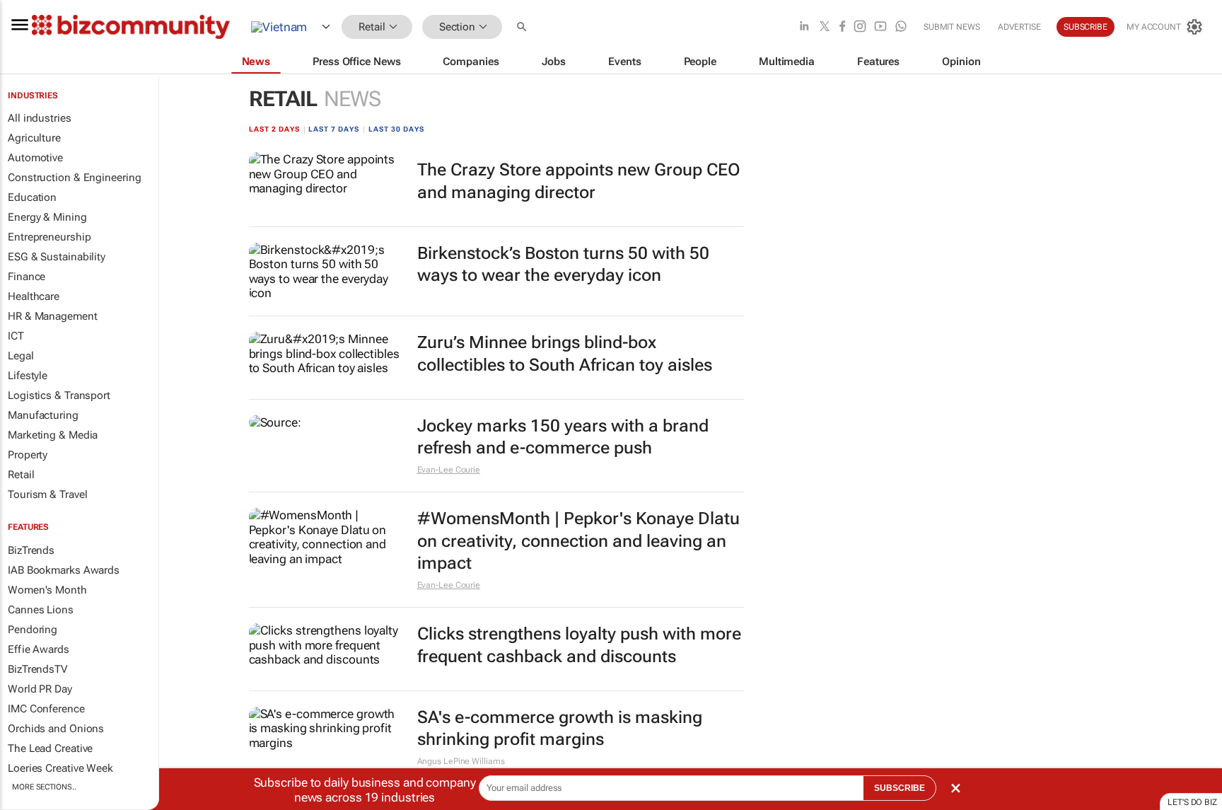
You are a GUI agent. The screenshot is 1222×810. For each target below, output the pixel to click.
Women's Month (47, 590)
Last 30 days (396, 129)
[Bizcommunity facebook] (842, 27)
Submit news (952, 27)
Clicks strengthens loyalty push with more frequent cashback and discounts (579, 645)
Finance (26, 276)
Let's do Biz (1192, 802)
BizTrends (31, 550)
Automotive (35, 157)
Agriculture (34, 138)
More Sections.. (44, 787)
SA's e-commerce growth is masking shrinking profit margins (559, 728)
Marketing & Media (53, 435)
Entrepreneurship (49, 237)
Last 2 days (274, 129)
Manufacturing (43, 415)
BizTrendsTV (37, 669)
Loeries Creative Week (60, 768)
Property (27, 455)
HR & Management (53, 316)
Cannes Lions (41, 609)
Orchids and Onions (56, 728)
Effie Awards (38, 649)
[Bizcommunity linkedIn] (804, 27)
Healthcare (33, 296)
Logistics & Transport (59, 395)
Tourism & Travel (47, 494)
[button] (523, 27)
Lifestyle (27, 375)
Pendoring (32, 629)
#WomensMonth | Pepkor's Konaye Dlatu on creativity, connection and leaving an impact (578, 540)
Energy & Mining (47, 217)
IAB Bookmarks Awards (64, 570)
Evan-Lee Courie (449, 470)
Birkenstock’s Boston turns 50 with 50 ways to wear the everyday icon (563, 264)
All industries (39, 118)
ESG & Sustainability (56, 256)
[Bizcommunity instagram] (859, 27)
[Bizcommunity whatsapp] (900, 27)
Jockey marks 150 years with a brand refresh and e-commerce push (563, 437)
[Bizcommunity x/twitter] (824, 27)
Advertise (1019, 27)
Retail (21, 474)
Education (32, 197)
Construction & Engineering (74, 177)
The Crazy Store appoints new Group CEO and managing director (578, 181)
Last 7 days (333, 129)
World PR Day (40, 689)
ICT (16, 336)
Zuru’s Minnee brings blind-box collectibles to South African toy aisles (564, 353)
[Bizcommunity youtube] (880, 27)
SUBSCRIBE (899, 788)
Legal (21, 355)
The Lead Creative (50, 748)
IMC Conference (46, 708)
